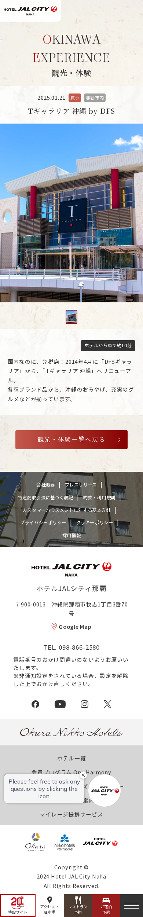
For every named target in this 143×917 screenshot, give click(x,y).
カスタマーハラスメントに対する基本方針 (67, 510)
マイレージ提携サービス (71, 814)
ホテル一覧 (71, 758)
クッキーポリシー (94, 522)
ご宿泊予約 (106, 909)
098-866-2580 (79, 647)
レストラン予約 (78, 909)
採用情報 (71, 535)
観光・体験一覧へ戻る (71, 439)
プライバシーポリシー (43, 522)
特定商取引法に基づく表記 (45, 497)
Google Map (75, 626)
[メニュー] (131, 905)
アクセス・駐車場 (49, 909)
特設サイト (17, 912)
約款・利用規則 (99, 497)
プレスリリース (81, 484)
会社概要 (45, 484)
